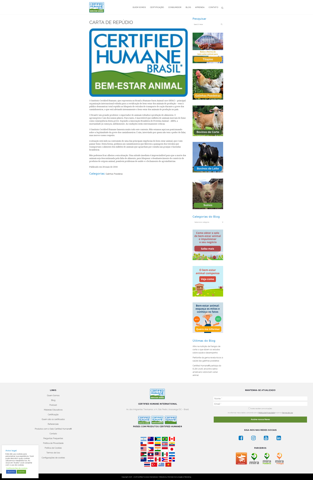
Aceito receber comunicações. (261, 408)
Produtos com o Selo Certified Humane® (53, 429)
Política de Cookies (53, 448)
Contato (53, 433)
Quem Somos (53, 395)
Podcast (53, 405)
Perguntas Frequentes (53, 438)
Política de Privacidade (53, 443)
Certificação (53, 414)
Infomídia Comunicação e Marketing (179, 477)
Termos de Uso (53, 453)
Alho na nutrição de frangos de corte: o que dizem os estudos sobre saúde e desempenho (206, 349)
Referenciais (53, 424)
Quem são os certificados (53, 419)
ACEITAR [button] (21, 472)
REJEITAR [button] (11, 472)
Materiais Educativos (53, 410)
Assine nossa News (260, 419)
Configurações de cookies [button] (53, 458)
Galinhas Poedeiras (114, 174)
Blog (53, 400)
